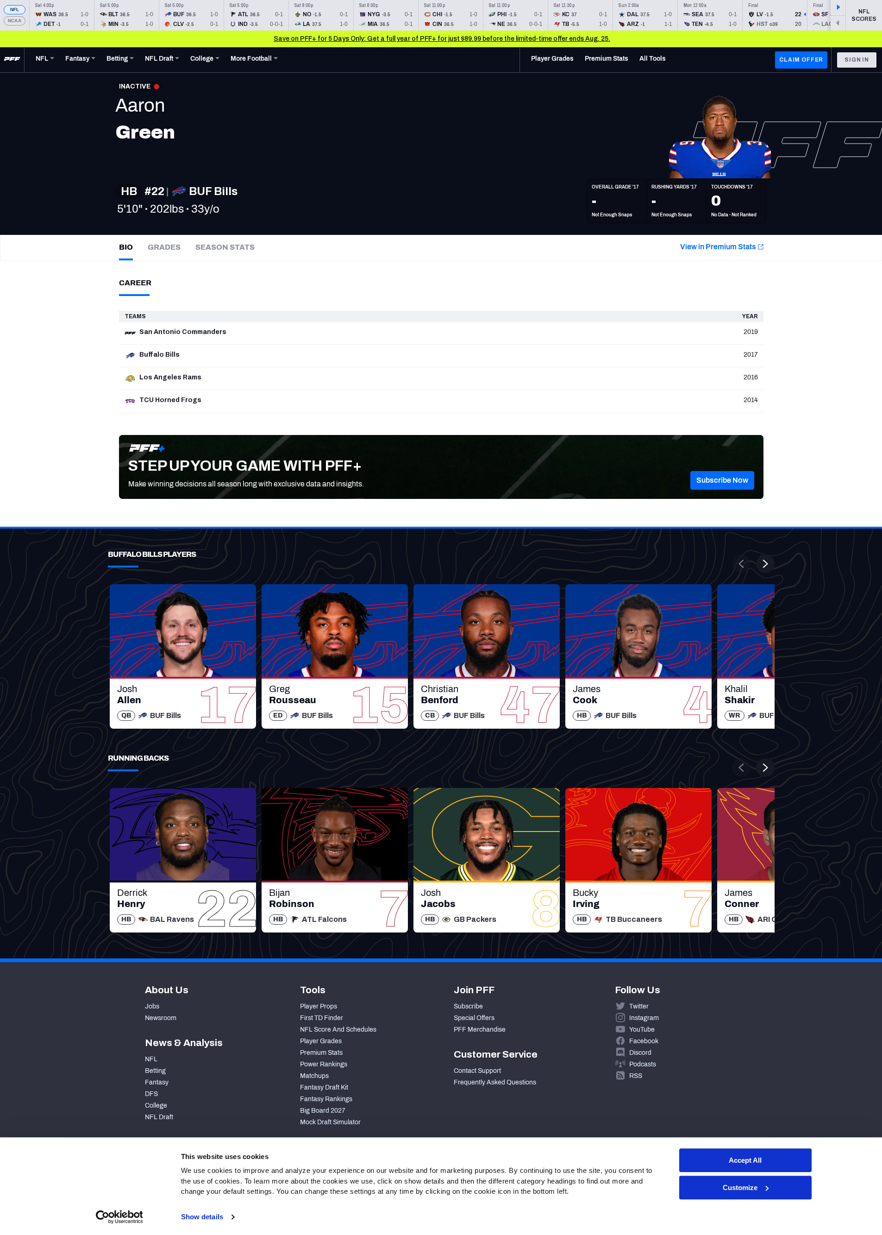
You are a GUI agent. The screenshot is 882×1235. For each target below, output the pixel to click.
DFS (151, 1093)
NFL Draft (159, 1117)
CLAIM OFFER (801, 60)
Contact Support (477, 1070)
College (156, 1105)
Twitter (639, 1006)
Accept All (745, 1160)
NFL (14, 9)
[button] (722, 480)
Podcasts (642, 1064)
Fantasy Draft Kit (324, 1087)
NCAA (14, 20)
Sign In (856, 60)
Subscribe (468, 1006)
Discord (640, 1052)
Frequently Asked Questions (495, 1082)
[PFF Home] (12, 59)
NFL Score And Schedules (338, 1029)
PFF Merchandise (480, 1029)
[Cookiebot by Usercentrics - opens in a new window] (119, 1217)
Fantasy (157, 1082)
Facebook (643, 1041)
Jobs (152, 1006)
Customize (740, 1187)
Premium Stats (321, 1052)
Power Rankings (323, 1064)
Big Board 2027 (322, 1110)
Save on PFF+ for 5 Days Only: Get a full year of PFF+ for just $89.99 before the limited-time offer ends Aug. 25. (442, 38)
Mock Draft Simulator (330, 1122)
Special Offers (474, 1017)
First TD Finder (321, 1017)
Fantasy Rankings (326, 1099)
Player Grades (321, 1041)
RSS (635, 1075)
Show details (202, 1217)
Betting (155, 1070)
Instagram (644, 1017)
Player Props (318, 1006)
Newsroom (160, 1017)
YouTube (642, 1029)
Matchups (314, 1075)
